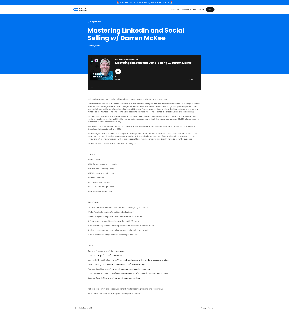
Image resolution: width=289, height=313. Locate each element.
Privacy (203, 308)
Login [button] (210, 9)
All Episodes (95, 21)
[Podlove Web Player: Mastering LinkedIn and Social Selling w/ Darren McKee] (144, 72)
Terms (211, 308)
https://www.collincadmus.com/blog (124, 278)
